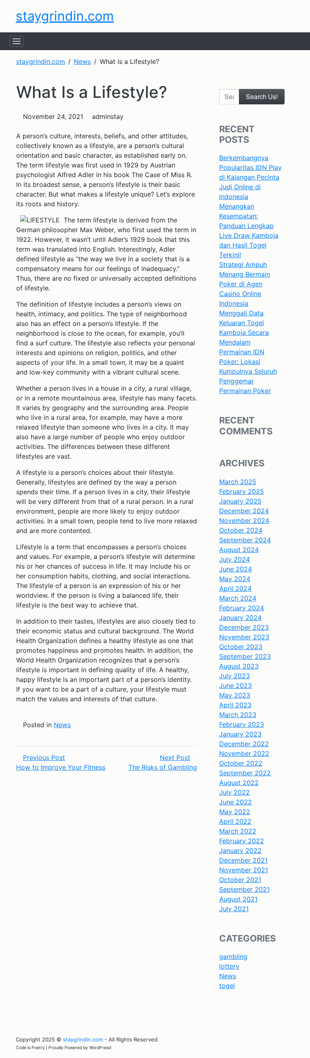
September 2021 (244, 889)
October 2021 (240, 880)
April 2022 (235, 821)
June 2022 (235, 802)
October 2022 (240, 763)
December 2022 (244, 744)
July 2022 (234, 792)
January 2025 (240, 501)
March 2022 (237, 831)
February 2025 (241, 491)
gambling (233, 956)
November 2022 (244, 753)
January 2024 (240, 618)
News (62, 725)
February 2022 (241, 841)
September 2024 (245, 540)
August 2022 (239, 783)
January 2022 (240, 850)
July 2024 (234, 559)
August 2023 (239, 666)
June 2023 (235, 685)
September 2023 (245, 656)
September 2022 (245, 773)
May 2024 (234, 579)
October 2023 (240, 647)
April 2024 (235, 588)
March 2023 (237, 715)
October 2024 (240, 530)
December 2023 (244, 627)
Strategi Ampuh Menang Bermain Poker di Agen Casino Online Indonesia (244, 283)
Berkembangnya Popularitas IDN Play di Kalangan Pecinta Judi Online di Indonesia (250, 177)
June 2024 (235, 569)
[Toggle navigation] (16, 41)
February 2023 (241, 724)
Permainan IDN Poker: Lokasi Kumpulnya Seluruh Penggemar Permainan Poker (248, 371)
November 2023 (244, 637)
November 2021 (243, 870)
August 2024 (239, 550)
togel (227, 986)
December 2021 (243, 860)
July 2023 (234, 676)
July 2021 (234, 909)
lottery (229, 966)
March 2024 (237, 598)
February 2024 (241, 608)
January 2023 (240, 734)
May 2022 (234, 812)
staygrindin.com (65, 16)
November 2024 (244, 520)
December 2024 (244, 511)
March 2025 (237, 482)
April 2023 (235, 705)
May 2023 (234, 695)
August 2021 (238, 899)
